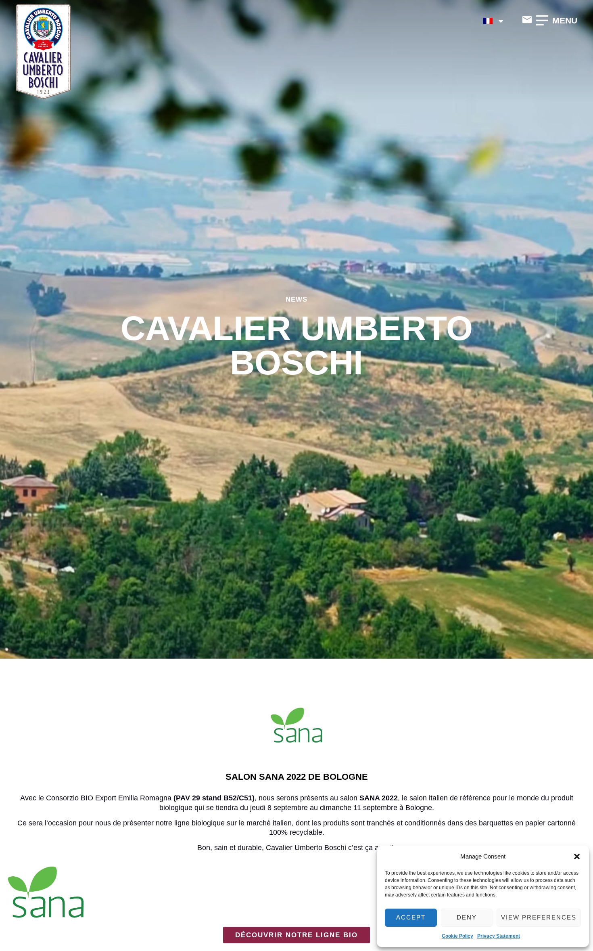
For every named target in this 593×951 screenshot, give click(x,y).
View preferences (538, 917)
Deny (467, 917)
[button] (577, 856)
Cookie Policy (457, 936)
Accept (411, 917)
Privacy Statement (498, 936)
